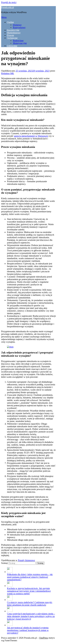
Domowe (17, 25)
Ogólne (10, 22)
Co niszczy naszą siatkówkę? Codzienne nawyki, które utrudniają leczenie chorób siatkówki (29, 603)
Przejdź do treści (8, 2)
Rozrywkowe (19, 27)
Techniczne (12, 38)
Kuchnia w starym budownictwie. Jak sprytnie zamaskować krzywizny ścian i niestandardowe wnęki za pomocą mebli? (29, 591)
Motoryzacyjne (20, 43)
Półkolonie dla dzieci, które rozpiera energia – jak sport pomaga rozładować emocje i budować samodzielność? (30, 577)
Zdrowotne (12, 46)
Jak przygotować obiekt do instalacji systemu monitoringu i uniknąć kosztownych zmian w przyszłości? (28, 630)
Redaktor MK (7, 73)
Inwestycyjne (13, 30)
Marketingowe (13, 32)
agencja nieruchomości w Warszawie (31, 136)
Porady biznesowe (26, 560)
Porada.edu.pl (7, 7)
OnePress (43, 638)
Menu (4, 17)
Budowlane (18, 40)
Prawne (10, 35)
